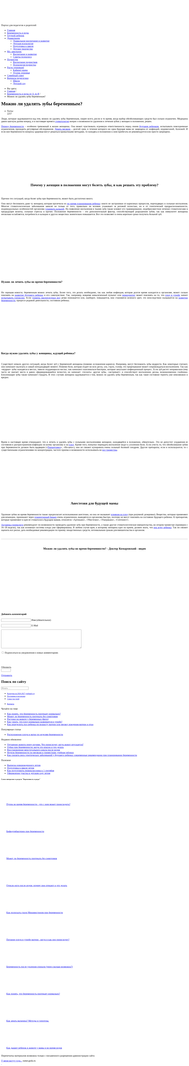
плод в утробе (172, 295)
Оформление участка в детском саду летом (28, 773)
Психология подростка (24, 65)
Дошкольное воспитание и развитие (31, 41)
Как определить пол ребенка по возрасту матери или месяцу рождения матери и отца (50, 724)
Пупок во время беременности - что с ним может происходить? (38, 804)
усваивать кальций (54, 209)
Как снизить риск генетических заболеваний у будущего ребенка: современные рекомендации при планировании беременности (72, 755)
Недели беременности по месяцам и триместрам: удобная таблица (40, 752)
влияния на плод (119, 514)
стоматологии (62, 121)
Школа (16, 81)
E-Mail (34, 625)
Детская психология (23, 43)
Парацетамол (54, 447)
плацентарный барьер (46, 517)
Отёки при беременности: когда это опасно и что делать (35, 747)
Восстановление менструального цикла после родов (33, 750)
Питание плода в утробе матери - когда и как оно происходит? (37, 939)
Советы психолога (22, 57)
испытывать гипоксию (13, 298)
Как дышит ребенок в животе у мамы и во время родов (34, 1048)
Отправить (6, 675)
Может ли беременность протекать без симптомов (32, 716)
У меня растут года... (11, 1060)
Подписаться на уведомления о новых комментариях (31, 652)
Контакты (10, 704)
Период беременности (12, 126)
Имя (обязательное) (41, 620)
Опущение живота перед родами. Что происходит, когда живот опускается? (45, 744)
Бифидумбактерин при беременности (25, 831)
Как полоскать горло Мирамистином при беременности (34, 912)
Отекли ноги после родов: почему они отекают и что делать (36, 885)
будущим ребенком (149, 126)
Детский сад (19, 83)
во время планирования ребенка (83, 203)
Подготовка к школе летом (20, 768)
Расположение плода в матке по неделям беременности (35, 734)
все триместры (109, 450)
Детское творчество (23, 49)
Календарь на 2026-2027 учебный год (21, 694)
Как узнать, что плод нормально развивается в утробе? (34, 722)
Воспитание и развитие (25, 54)
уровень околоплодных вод (46, 298)
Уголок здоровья (21, 73)
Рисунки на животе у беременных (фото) (27, 719)
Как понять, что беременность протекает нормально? (34, 714)
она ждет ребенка (162, 527)
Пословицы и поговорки (16, 696)
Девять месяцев (62, 129)
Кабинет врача (20, 70)
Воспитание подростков (25, 62)
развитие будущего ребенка (29, 295)
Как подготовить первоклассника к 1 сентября (30, 770)
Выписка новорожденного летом (23, 765)
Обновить (6, 667)
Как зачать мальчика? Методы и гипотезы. (27, 1021)
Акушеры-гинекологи (12, 525)
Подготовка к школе (23, 46)
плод (71, 444)
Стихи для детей (13, 699)
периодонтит (128, 295)
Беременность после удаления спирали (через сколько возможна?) (39, 966)
